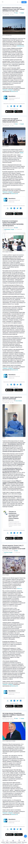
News (16, 12)
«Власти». (19, 588)
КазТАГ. (22, 152)
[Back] (25, 836)
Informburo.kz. (20, 46)
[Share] (7, 106)
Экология (6, 552)
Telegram (5, 89)
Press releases (18, 400)
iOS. (17, 91)
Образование (7, 229)
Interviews (24, 842)
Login (24, 2)
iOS (17, 369)
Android (13, 91)
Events (19, 842)
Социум (22, 12)
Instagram (10, 89)
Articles (3, 842)
